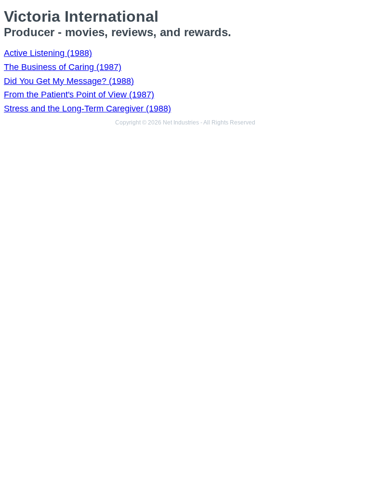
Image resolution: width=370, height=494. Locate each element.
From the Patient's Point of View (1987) (79, 94)
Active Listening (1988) (48, 53)
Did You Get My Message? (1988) (69, 81)
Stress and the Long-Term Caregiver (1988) (87, 108)
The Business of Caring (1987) (62, 67)
